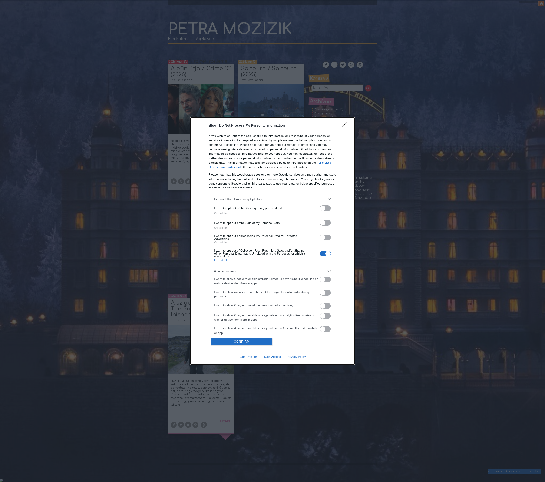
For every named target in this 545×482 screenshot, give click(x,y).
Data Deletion (248, 356)
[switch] (325, 208)
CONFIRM (242, 341)
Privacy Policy (296, 356)
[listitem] (272, 199)
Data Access (272, 356)
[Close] (346, 126)
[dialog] (272, 241)
